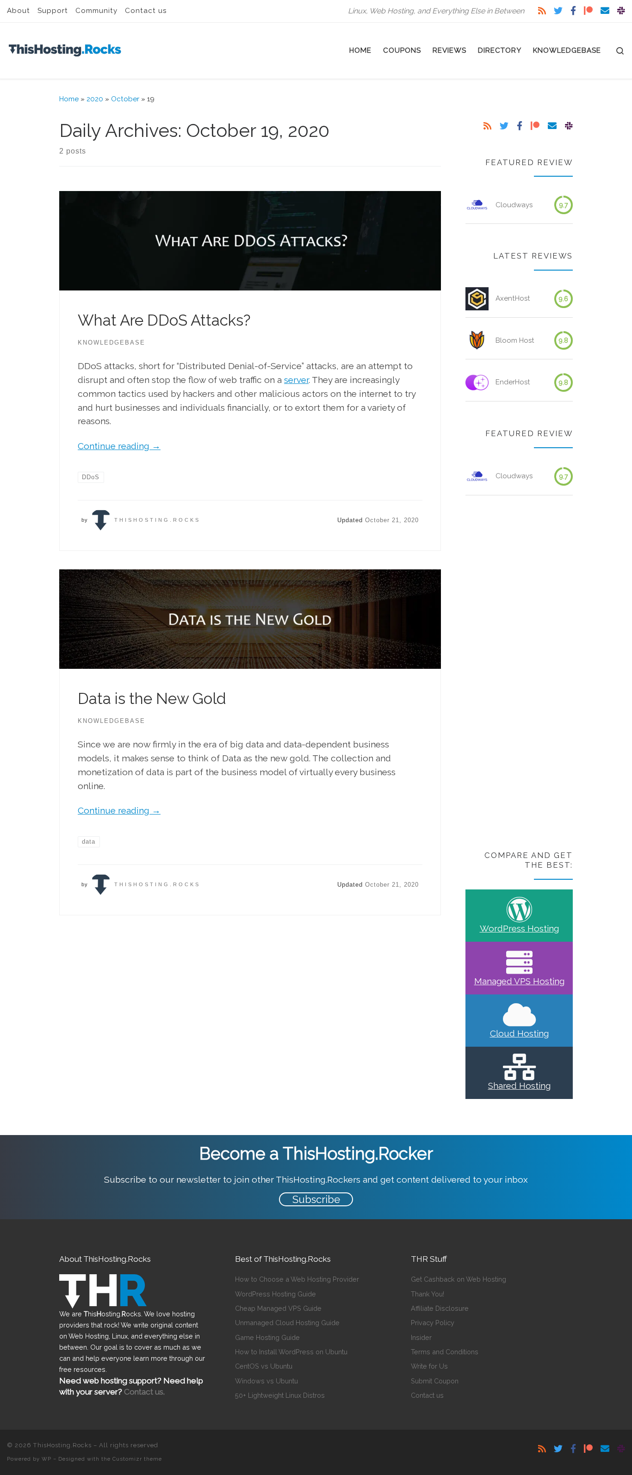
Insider (421, 1337)
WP (46, 1459)
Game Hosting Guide (267, 1337)
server (296, 380)
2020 (95, 99)
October (125, 99)
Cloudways (514, 205)
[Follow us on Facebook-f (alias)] (573, 11)
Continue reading (119, 446)
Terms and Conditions (444, 1352)
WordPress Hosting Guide (275, 1294)
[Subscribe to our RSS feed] (542, 11)
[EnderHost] (477, 382)
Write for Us (429, 1366)
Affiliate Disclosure (440, 1308)
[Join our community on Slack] (621, 11)
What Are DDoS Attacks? (164, 320)
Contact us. (144, 1391)
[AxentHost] (477, 298)
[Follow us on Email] (605, 11)
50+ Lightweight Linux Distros (280, 1395)
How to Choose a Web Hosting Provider (297, 1279)
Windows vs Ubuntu (266, 1381)
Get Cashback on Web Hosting (458, 1279)
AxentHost (513, 298)
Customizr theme (137, 1459)
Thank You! (427, 1294)
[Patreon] (588, 11)
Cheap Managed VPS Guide (278, 1308)
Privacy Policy (432, 1323)
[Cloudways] (477, 204)
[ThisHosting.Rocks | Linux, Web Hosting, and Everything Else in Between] (65, 48)
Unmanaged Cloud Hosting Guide (287, 1323)
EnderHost (513, 382)
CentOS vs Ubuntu (263, 1366)
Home (69, 99)
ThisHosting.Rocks (157, 520)
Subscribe (316, 1199)
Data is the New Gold (152, 699)
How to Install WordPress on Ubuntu (291, 1352)
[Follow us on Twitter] (558, 11)
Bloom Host (515, 340)
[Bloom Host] (477, 340)
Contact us (427, 1395)
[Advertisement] (519, 674)
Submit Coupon (435, 1381)
